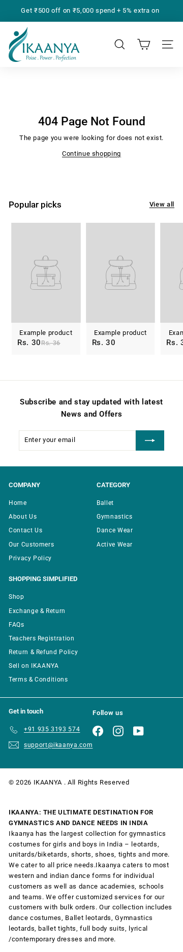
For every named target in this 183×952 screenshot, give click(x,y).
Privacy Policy (30, 558)
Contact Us (26, 530)
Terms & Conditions (38, 679)
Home (18, 502)
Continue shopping (91, 153)
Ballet (105, 502)
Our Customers (31, 544)
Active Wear (115, 544)
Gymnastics (115, 516)
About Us (23, 516)
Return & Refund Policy (43, 652)
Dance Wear (115, 530)
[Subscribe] (150, 440)
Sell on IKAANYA (34, 665)
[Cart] (144, 44)
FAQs (16, 624)
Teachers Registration (42, 638)
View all (161, 204)
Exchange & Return (37, 611)
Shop (16, 596)
